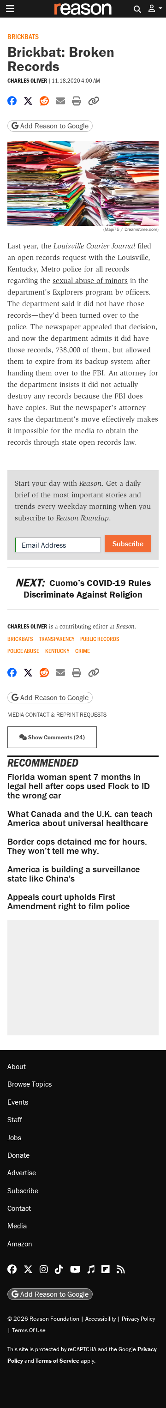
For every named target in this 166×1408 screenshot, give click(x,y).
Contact (19, 1208)
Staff (14, 1119)
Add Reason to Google (53, 125)
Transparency (56, 639)
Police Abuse (23, 651)
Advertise (21, 1172)
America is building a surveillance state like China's (73, 873)
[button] (155, 8)
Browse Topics (29, 1083)
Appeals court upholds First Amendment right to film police (68, 901)
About (16, 1066)
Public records (99, 639)
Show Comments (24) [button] (56, 737)
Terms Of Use (29, 1330)
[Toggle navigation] (10, 9)
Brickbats (23, 36)
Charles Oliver (27, 81)
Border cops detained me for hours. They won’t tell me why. (77, 845)
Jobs (14, 1137)
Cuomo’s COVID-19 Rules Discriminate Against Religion (83, 588)
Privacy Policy (138, 1319)
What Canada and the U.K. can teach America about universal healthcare (80, 818)
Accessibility (100, 1319)
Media (17, 1225)
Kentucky (57, 651)
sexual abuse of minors (90, 280)
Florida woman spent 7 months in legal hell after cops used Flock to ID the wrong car (78, 786)
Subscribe (128, 543)
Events (17, 1101)
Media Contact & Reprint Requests (57, 715)
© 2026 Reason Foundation (43, 1319)
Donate (18, 1155)
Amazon (19, 1243)
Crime (82, 651)
